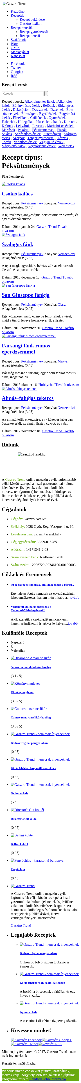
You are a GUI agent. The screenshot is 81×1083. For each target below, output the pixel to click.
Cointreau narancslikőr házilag (31, 717)
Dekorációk (21, 109)
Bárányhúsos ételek (26, 105)
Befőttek (49, 105)
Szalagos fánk (17, 244)
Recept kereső (30, 36)
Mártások (8, 130)
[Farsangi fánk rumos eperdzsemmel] (29, 336)
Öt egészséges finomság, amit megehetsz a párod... (42, 584)
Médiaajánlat (20, 52)
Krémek (7, 126)
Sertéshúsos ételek (28, 134)
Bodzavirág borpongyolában (29, 743)
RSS (14, 76)
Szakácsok (18, 40)
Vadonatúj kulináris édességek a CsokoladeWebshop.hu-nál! (31, 608)
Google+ (17, 72)
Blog (14, 44)
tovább (74, 597)
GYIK (15, 48)
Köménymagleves (22, 692)
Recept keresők (22, 27)
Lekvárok (23, 126)
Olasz (62, 304)
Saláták (7, 134)
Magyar (63, 361)
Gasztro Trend (47, 227)
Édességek (28, 114)
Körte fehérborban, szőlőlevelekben (33, 768)
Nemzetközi (66, 203)
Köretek (69, 122)
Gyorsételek (57, 118)
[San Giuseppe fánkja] (18, 285)
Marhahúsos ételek (60, 126)
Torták (6, 142)
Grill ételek (38, 118)
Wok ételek (66, 146)
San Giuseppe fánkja (26, 295)
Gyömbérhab (19, 793)
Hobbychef (46, 385)
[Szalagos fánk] (13, 235)
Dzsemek (57, 109)
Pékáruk (23, 130)
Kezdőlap (18, 11)
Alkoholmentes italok (40, 101)
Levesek (38, 126)
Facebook (18, 64)
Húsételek (43, 122)
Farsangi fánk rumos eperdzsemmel (26, 349)
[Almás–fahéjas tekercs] (19, 389)
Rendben (35, 1079)
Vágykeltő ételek (51, 142)
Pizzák (62, 130)
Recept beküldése (32, 19)
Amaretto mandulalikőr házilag (31, 667)
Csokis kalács (17, 194)
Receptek (17, 15)
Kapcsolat (18, 56)
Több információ (54, 1079)
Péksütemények (43, 130)
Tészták (62, 138)
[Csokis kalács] (13, 184)
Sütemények (52, 134)
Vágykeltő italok (13, 146)
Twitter (16, 68)
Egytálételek (48, 114)
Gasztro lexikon (31, 23)
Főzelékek (20, 118)
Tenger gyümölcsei (40, 138)
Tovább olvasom (67, 385)
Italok (57, 122)
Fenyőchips (18, 869)
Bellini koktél (19, 844)
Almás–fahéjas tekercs (28, 398)
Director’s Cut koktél (24, 818)
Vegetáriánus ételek (42, 146)
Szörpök (19, 138)
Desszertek (40, 109)
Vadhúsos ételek (25, 142)
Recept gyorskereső (34, 32)
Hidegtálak (26, 122)
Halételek (8, 122)
